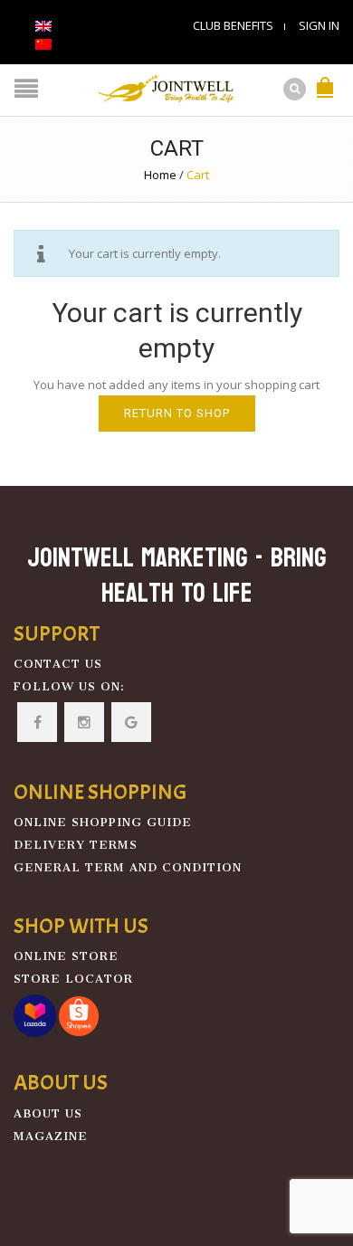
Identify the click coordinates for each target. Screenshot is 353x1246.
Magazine (51, 1136)
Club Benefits (233, 25)
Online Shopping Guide (103, 822)
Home (160, 174)
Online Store (66, 956)
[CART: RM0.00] (325, 78)
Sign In (319, 25)
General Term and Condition (128, 867)
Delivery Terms (76, 844)
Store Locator (73, 978)
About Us (48, 1113)
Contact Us (58, 664)
